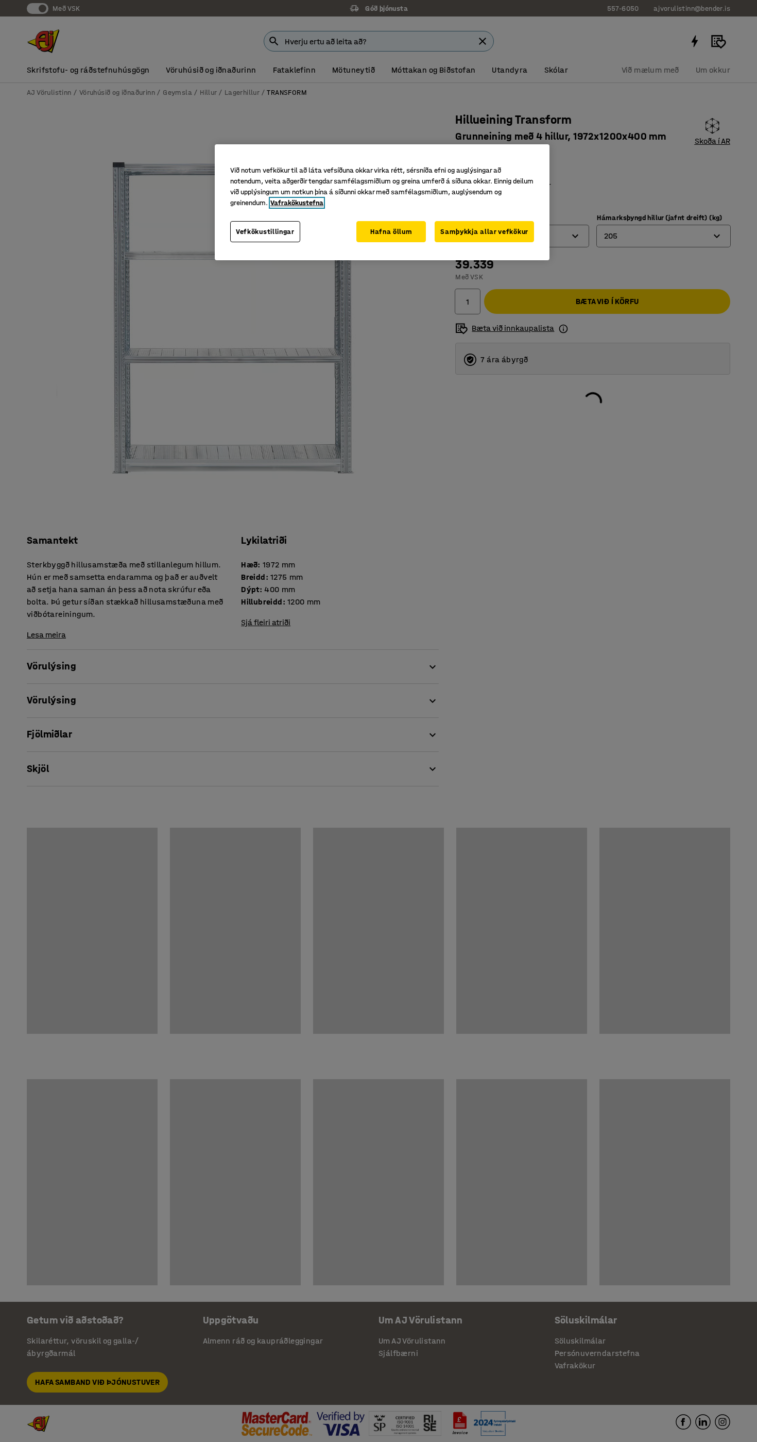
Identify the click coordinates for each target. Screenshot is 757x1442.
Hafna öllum (391, 231)
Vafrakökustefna (296, 202)
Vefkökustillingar (265, 231)
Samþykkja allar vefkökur (484, 231)
